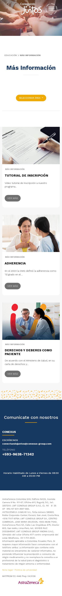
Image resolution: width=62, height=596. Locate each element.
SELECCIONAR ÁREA (30, 98)
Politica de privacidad (26, 570)
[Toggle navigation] (51, 9)
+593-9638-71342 (18, 454)
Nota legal (7, 570)
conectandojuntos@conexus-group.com (26, 443)
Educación (11, 55)
